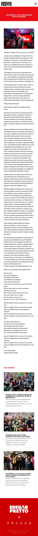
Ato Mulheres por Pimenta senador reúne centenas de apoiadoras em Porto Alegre (18, 475)
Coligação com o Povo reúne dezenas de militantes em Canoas (18, 435)
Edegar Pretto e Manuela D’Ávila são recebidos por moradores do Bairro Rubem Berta (19, 396)
